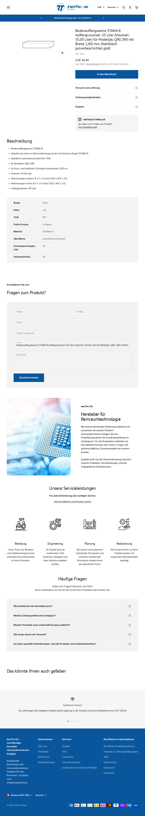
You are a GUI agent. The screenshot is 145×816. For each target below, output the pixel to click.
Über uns (42, 746)
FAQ (64, 751)
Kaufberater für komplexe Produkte (79, 767)
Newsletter (109, 773)
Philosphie (43, 751)
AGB (106, 757)
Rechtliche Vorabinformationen (119, 746)
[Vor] (103, 18)
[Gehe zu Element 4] (77, 721)
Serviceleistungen (71, 762)
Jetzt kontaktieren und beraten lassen (72, 501)
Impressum (109, 767)
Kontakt (66, 746)
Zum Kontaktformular (87, 127)
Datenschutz (110, 762)
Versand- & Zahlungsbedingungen (121, 751)
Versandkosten (92, 64)
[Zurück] (41, 18)
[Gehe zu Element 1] (67, 721)
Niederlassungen (46, 762)
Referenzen (44, 757)
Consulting (67, 757)
